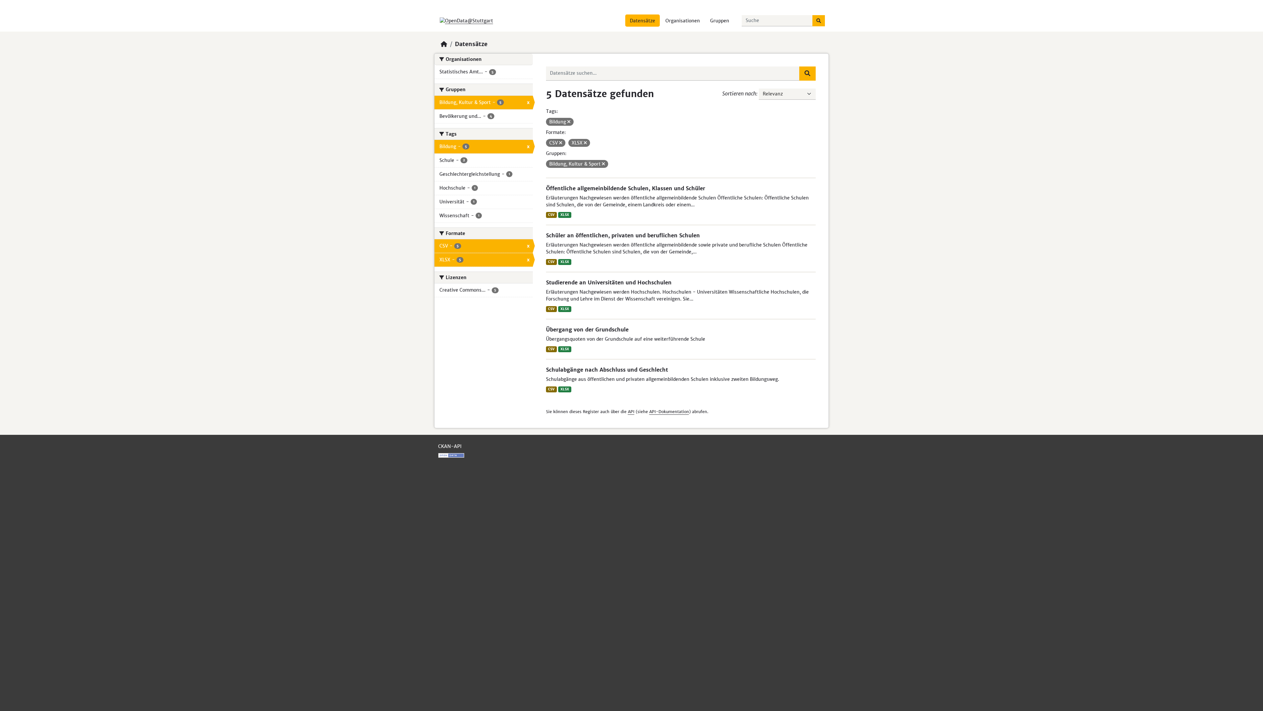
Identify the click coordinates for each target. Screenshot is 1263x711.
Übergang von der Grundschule (587, 329)
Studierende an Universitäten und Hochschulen (609, 282)
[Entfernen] (568, 122)
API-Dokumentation (669, 411)
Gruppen (719, 21)
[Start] (444, 44)
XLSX (564, 215)
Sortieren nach (739, 93)
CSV (551, 215)
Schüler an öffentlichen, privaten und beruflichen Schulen (623, 235)
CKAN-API (449, 446)
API (631, 411)
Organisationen (682, 21)
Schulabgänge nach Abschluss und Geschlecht (607, 369)
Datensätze (642, 21)
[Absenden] (818, 20)
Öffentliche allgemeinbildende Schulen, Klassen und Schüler (625, 188)
